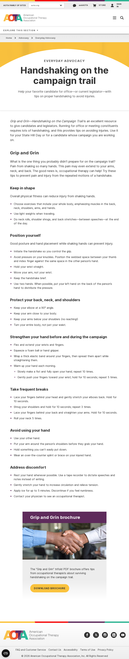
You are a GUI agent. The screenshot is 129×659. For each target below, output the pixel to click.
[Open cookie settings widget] (6, 653)
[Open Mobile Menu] (114, 17)
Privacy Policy (105, 649)
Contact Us (54, 649)
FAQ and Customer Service (31, 649)
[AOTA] (25, 17)
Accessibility (71, 649)
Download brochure (50, 588)
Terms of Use (87, 649)
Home (9, 38)
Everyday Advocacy (45, 38)
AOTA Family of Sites (14, 5)
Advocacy (24, 38)
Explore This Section (19, 30)
